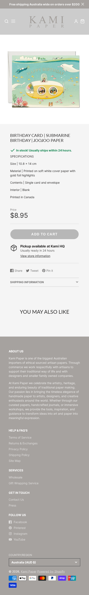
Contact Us (16, 499)
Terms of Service (20, 437)
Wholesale (15, 477)
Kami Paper (28, 571)
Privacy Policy (18, 449)
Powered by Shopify (51, 571)
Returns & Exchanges (23, 443)
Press (12, 505)
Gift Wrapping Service (23, 483)
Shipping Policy (19, 455)
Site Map (15, 460)
